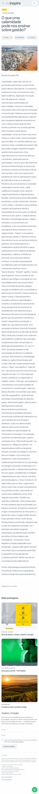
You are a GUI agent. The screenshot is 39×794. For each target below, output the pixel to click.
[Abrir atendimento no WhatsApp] (34, 789)
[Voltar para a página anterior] (3, 3)
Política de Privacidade (17, 742)
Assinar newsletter (9, 746)
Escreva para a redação (7, 777)
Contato (33, 37)
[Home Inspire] (13, 3)
